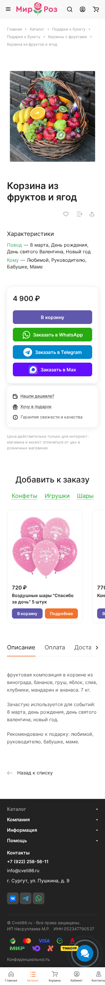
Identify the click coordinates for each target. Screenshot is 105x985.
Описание (21, 647)
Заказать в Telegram (58, 352)
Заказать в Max (58, 370)
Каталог (16, 809)
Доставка (87, 647)
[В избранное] (66, 214)
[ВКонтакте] (13, 898)
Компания (18, 819)
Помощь (17, 840)
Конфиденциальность (28, 959)
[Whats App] (38, 898)
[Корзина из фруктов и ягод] (52, 116)
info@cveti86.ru (23, 870)
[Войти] (82, 9)
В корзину (52, 317)
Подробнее (61, 613)
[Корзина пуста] (96, 9)
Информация (22, 830)
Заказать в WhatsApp (58, 335)
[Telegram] (26, 898)
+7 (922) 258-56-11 (27, 861)
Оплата (55, 647)
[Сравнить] (80, 214)
